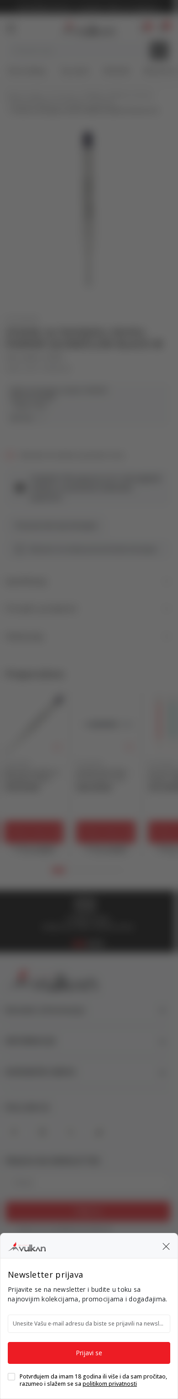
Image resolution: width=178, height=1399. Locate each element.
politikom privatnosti (110, 1384)
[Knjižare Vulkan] (27, 1245)
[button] (166, 1245)
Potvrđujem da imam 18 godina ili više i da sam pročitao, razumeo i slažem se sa (93, 1380)
